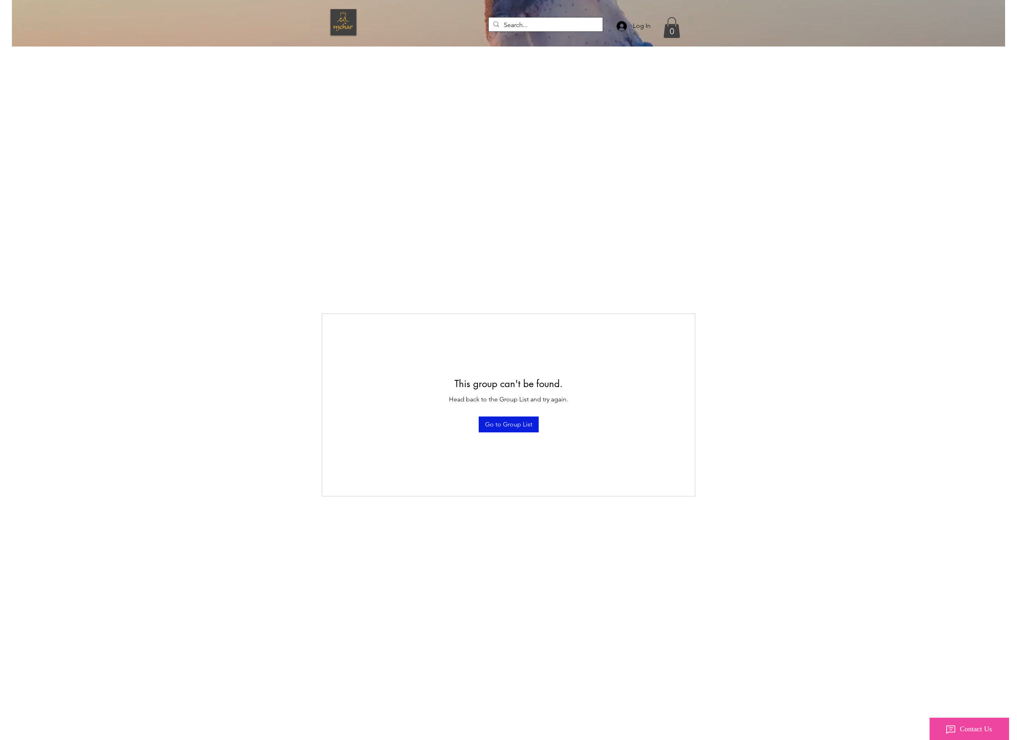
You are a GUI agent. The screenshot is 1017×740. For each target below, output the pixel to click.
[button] (672, 27)
